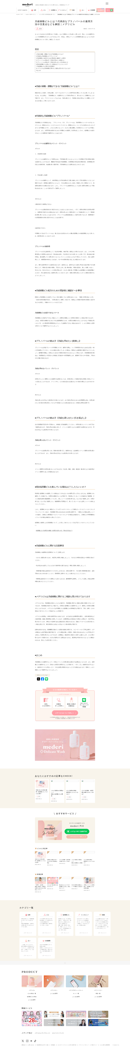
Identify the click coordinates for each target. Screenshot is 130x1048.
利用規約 (53, 1044)
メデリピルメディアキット (42, 1033)
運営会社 (24, 1044)
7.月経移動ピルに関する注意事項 (45, 66)
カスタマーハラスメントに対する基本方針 (67, 1044)
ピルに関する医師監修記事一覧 (46, 14)
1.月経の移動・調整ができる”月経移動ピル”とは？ (50, 54)
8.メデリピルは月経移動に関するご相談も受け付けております (53, 68)
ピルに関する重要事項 (105, 1044)
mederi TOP (19, 14)
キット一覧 (76, 993)
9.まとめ (38, 70)
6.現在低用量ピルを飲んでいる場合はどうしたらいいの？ (52, 64)
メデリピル (32, 990)
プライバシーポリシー (84, 1044)
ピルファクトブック (57, 1033)
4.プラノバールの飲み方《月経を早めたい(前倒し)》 (50, 60)
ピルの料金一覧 (32, 993)
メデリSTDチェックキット (76, 990)
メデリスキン (54, 990)
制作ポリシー (94, 1044)
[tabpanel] (27, 924)
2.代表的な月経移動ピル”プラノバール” (46, 56)
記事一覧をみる (27, 932)
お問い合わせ (31, 1044)
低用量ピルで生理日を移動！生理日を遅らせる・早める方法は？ (54, 530)
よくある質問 (31, 999)
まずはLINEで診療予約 (78, 831)
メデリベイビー (98, 990)
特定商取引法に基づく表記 (43, 1044)
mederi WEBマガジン (31, 14)
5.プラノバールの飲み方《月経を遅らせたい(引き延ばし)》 (52, 62)
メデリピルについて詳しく (77, 836)
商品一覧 (98, 993)
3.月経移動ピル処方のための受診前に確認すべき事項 (50, 58)
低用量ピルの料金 (32, 996)
